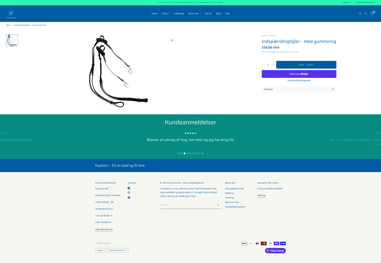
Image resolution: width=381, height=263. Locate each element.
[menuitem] (154, 13)
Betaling (229, 193)
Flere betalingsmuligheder (299, 80)
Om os (208, 13)
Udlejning (179, 13)
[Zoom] (172, 40)
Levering (229, 197)
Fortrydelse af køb (234, 188)
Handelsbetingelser (235, 207)
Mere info (193, 13)
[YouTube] (130, 197)
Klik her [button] (262, 195)
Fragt (273, 51)
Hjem (8, 25)
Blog (218, 13)
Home (155, 13)
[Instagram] (130, 192)
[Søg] (360, 13)
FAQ (227, 13)
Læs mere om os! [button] (104, 229)
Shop (164, 13)
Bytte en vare (232, 202)
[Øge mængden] (272, 64)
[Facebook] (130, 188)
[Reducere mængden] (264, 64)
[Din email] (218, 205)
